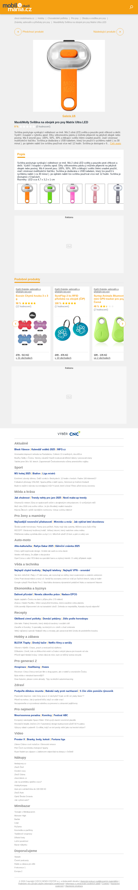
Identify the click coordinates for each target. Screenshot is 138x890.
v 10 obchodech (63, 358)
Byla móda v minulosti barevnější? (29, 675)
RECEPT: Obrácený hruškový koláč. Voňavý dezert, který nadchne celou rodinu (49, 530)
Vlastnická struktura (74, 886)
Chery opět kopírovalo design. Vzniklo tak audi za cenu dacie (41, 551)
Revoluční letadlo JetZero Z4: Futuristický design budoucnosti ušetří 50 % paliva (49, 724)
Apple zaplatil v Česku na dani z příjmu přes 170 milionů (38, 599)
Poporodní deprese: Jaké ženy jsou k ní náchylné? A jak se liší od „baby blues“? (49, 696)
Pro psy (75, 18)
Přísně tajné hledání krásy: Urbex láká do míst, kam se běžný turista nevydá (47, 655)
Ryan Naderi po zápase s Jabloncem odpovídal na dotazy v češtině (43, 752)
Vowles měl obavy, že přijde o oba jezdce (32, 555)
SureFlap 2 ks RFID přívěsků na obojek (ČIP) (70, 297)
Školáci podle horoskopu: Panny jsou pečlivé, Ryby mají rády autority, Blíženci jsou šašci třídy (55, 527)
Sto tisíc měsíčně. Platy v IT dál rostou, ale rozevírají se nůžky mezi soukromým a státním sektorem (58, 575)
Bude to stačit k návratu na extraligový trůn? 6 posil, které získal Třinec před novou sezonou (54, 486)
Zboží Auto (19, 793)
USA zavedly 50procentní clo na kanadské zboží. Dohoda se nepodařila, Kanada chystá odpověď (56, 606)
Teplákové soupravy (23, 834)
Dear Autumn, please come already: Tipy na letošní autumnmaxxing (43, 679)
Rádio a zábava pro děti (24, 864)
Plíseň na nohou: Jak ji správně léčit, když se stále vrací (38, 699)
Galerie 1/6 (69, 115)
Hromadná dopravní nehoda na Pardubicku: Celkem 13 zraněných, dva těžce (48, 454)
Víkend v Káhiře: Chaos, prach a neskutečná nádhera (37, 648)
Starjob (17, 857)
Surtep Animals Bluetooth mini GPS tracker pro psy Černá (109, 298)
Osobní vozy (20, 771)
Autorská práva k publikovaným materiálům (99, 881)
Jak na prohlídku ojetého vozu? (28, 782)
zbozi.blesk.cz (20, 778)
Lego (16, 823)
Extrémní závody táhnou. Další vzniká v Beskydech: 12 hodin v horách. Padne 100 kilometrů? (55, 478)
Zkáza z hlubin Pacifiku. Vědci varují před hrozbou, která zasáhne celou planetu (49, 603)
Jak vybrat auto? (21, 800)
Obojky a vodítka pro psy (94, 18)
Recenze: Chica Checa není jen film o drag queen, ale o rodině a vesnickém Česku (50, 672)
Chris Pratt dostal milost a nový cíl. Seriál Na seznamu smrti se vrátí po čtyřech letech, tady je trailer (58, 579)
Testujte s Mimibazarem (24, 812)
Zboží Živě (19, 767)
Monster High (20, 816)
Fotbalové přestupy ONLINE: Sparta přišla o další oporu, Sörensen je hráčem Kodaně (51, 482)
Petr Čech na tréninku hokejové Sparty (31, 748)
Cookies (105, 883)
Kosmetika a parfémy (23, 830)
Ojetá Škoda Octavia (23, 796)
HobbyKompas (20, 785)
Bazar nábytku (20, 845)
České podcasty (21, 860)
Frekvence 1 (20, 867)
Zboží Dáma (19, 774)
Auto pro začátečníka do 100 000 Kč (30, 789)
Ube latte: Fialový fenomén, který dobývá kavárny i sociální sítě (42, 623)
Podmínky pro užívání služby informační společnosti (41, 883)
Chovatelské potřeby (58, 18)
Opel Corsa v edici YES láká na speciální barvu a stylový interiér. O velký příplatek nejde (52, 558)
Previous (16, 323)
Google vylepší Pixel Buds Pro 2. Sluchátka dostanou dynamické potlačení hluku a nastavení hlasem (58, 582)
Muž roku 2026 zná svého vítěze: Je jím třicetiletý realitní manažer (43, 506)
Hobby (41, 18)
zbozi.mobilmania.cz (24, 18)
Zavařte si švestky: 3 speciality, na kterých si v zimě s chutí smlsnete (44, 627)
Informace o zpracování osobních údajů (83, 883)
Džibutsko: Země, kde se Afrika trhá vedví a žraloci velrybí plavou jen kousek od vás (51, 651)
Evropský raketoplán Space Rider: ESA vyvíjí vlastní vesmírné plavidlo (45, 720)
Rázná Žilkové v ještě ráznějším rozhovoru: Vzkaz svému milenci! (43, 510)
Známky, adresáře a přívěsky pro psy (32, 22)
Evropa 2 (18, 871)
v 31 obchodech (24, 358)
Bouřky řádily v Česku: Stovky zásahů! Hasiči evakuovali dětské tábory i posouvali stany (53, 458)
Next (122, 323)
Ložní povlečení (21, 841)
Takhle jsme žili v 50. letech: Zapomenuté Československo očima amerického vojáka (51, 461)
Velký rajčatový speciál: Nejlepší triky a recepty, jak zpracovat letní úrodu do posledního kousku (56, 631)
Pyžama (18, 827)
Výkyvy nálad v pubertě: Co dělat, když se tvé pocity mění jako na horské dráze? (49, 727)
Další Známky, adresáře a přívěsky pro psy (28, 290)
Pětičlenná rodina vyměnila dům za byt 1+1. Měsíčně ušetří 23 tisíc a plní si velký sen (51, 534)
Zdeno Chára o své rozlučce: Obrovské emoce (35, 744)
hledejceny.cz (20, 763)
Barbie (17, 819)
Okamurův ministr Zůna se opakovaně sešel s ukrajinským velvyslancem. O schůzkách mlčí (55, 503)
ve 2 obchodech (102, 358)
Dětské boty (19, 837)
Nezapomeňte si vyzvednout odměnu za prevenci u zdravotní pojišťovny (46, 703)
